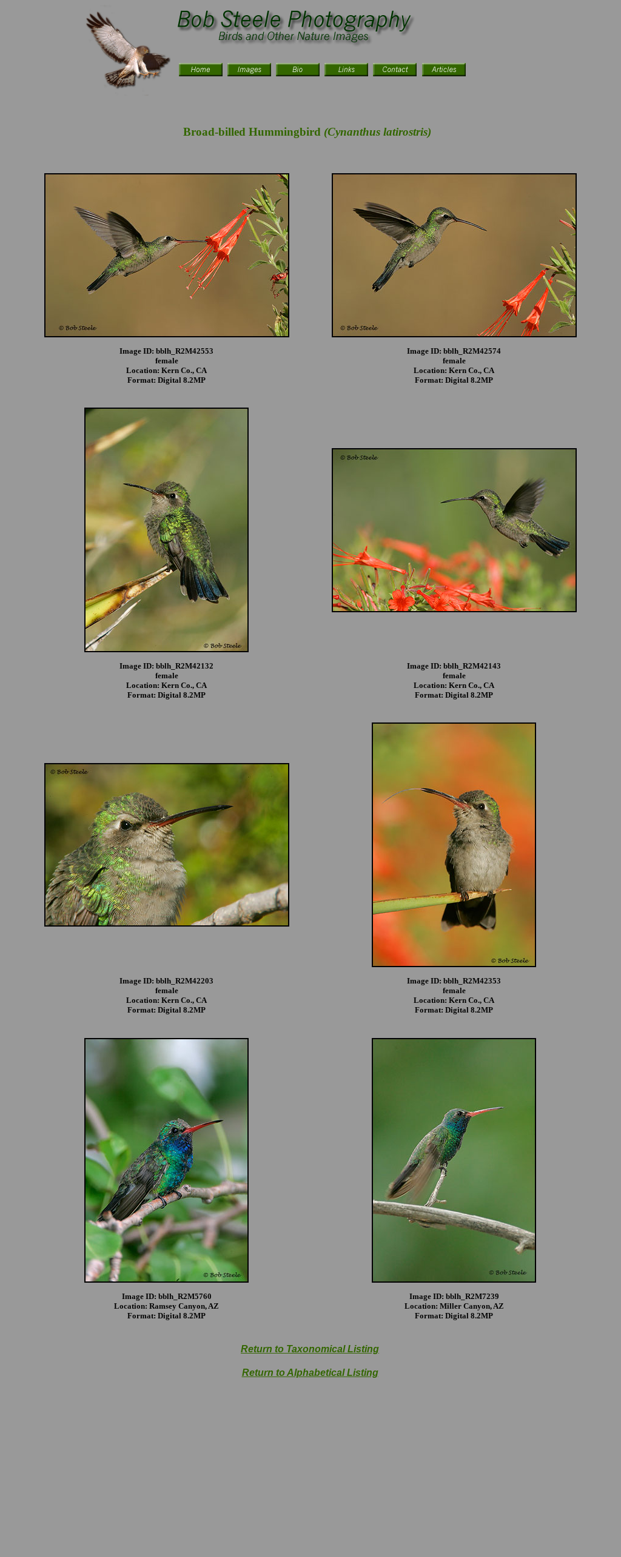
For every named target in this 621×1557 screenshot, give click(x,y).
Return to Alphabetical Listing (310, 1372)
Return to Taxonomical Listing (310, 1349)
